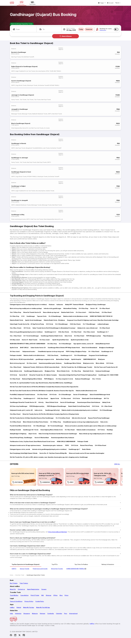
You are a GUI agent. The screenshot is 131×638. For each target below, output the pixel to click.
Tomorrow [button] (89, 29)
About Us (13, 589)
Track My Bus (14, 595)
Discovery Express (40, 71)
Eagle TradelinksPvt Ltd (22, 71)
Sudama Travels (50, 190)
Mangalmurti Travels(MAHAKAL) (34, 148)
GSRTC (13, 71)
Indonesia (18, 613)
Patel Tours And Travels (37, 128)
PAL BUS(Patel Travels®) (27, 57)
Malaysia (35, 613)
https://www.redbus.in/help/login (57, 532)
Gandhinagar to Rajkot (18, 186)
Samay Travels (15, 99)
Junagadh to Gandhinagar (19, 109)
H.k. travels (47, 128)
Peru (65, 613)
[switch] (116, 29)
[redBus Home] (12, 3)
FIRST (72, 482)
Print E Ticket (35, 595)
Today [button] (81, 29)
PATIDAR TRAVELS (54, 85)
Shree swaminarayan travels (18, 219)
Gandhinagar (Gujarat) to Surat (21, 172)
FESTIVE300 (19, 482)
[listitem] (13, 470)
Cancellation (24, 595)
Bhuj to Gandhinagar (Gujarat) (20, 123)
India (11, 613)
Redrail (19, 607)
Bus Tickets (13, 583)
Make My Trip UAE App (43, 607)
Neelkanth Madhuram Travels (39, 113)
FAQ (42, 595)
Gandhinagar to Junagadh (19, 200)
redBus (12, 607)
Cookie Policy (39, 601)
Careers (44, 589)
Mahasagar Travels (16, 113)
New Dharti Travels (57, 113)
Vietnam (42, 613)
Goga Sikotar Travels (21, 85)
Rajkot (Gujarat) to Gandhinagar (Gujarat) (24, 66)
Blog (61, 595)
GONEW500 (46, 482)
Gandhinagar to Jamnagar (19, 157)
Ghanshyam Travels (32, 85)
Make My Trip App (28, 607)
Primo (66, 595)
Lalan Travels (46, 148)
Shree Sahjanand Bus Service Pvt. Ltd (20, 128)
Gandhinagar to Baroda (18, 143)
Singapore (26, 613)
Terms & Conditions (16, 601)
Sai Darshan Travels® (43, 85)
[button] (24, 29)
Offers (55, 595)
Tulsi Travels (31, 71)
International (73, 613)
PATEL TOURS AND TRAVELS (53, 71)
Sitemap (48, 595)
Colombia (59, 613)
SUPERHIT (100, 482)
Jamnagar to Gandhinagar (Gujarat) (22, 95)
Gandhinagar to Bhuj (17, 214)
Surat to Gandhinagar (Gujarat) (21, 80)
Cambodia (50, 613)
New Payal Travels (16, 57)
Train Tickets (24, 583)
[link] (23, 477)
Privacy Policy (29, 601)
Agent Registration (33, 589)
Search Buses (67, 36)
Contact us (21, 589)
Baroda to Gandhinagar (18, 52)
